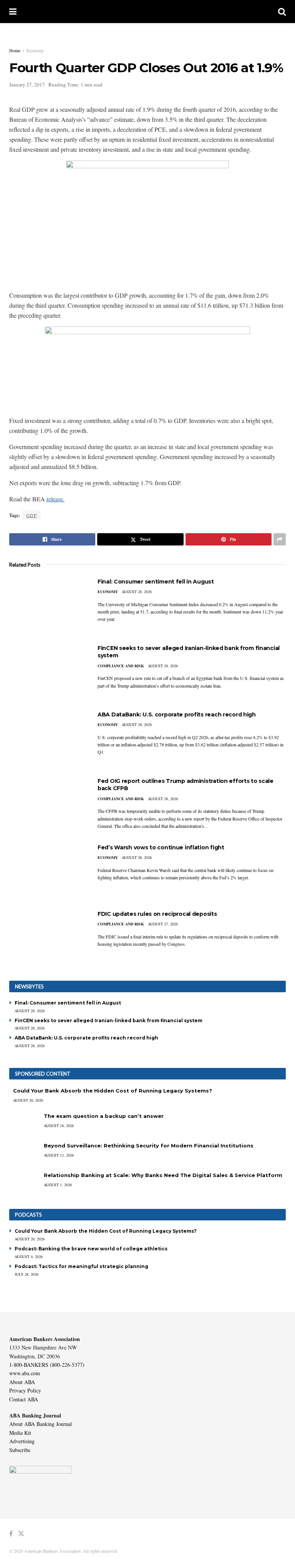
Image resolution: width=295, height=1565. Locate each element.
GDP (31, 515)
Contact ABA (23, 1399)
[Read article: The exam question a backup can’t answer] (24, 1123)
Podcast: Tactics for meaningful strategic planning (81, 1266)
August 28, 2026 (137, 591)
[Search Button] (282, 11)
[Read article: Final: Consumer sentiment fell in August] (47, 605)
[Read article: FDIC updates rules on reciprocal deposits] (47, 937)
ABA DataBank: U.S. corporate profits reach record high (177, 714)
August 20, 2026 (28, 1100)
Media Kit (20, 1432)
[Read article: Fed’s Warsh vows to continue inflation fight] (47, 871)
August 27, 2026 (163, 924)
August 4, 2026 (29, 1256)
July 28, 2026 (26, 1274)
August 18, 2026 (59, 1125)
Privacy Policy (25, 1390)
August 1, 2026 (58, 1184)
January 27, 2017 (27, 84)
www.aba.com (24, 1373)
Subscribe (19, 1450)
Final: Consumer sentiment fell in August (156, 581)
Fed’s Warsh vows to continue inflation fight (161, 847)
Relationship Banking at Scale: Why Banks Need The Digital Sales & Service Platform (163, 1175)
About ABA (22, 1382)
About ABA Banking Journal (40, 1423)
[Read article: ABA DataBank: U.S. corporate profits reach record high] (47, 738)
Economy (35, 50)
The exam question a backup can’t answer (104, 1116)
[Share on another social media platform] (279, 539)
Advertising (22, 1441)
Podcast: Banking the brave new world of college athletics (91, 1249)
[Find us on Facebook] (11, 1533)
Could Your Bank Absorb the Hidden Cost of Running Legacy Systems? (112, 1091)
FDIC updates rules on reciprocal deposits (157, 913)
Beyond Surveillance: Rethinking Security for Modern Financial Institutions (149, 1145)
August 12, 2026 (59, 1155)
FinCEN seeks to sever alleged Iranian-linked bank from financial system (108, 1020)
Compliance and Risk (121, 665)
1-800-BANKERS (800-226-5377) (47, 1364)
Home (14, 50)
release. (55, 499)
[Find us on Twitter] (21, 1533)
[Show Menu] (13, 11)
